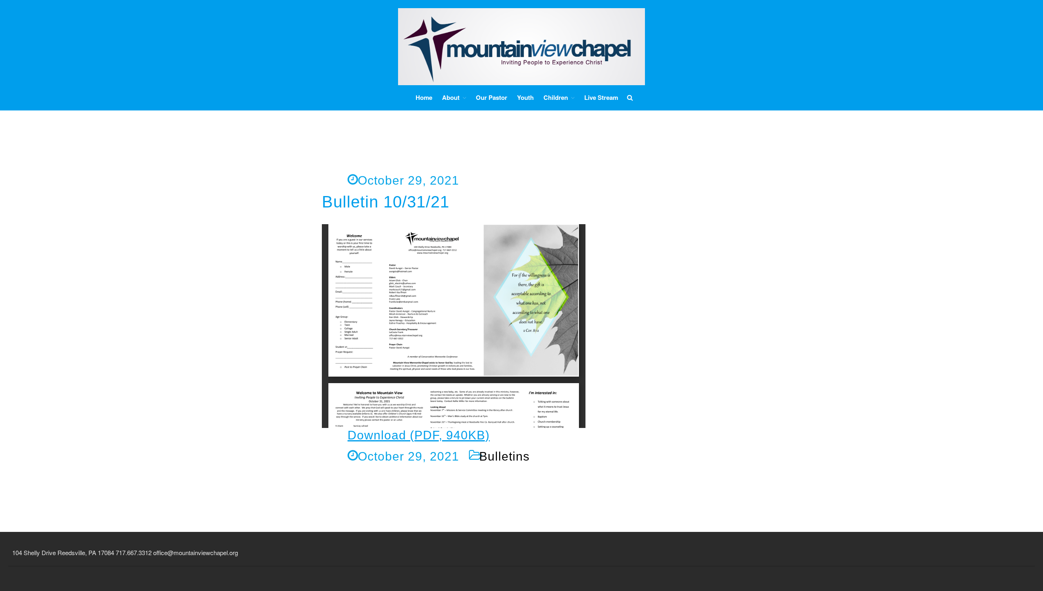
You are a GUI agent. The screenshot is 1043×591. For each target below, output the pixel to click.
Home (424, 97)
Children (556, 97)
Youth (525, 97)
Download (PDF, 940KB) (419, 435)
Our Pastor (491, 97)
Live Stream (601, 97)
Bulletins (504, 456)
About (451, 97)
